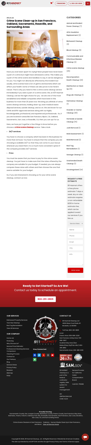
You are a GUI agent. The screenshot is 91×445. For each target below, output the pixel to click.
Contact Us (11, 356)
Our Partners (11, 359)
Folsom (24, 416)
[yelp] (43, 355)
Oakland (30, 416)
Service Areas (12, 365)
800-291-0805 (74, 330)
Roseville (44, 416)
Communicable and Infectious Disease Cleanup (75, 59)
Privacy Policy (11, 367)
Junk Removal (72, 128)
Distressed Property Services (17, 320)
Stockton (79, 416)
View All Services (13, 328)
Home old (10, 338)
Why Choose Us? (13, 343)
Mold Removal (72, 140)
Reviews (10, 370)
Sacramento (52, 416)
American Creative (72, 439)
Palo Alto (37, 416)
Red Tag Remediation (14, 325)
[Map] (34, 359)
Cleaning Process (13, 354)
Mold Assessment (74, 134)
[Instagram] (48, 355)
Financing (10, 341)
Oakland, (46, 422)
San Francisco (63, 416)
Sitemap (10, 373)
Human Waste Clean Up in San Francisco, (65, 422)
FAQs (8, 376)
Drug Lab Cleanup (74, 95)
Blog (8, 362)
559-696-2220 (74, 335)
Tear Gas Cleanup (13, 323)
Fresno (18, 416)
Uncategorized (73, 169)
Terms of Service (69, 442)
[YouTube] (52, 355)
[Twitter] (39, 355)
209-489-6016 (78, 350)
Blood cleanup (72, 50)
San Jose (72, 416)
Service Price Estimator (15, 346)
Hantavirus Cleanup (75, 101)
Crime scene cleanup (75, 68)
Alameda (11, 416)
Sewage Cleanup (74, 154)
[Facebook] (34, 355)
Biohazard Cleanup (74, 41)
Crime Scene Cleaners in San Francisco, (27, 422)
